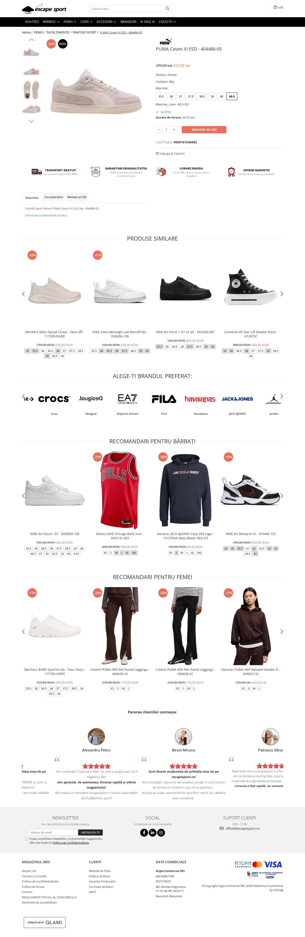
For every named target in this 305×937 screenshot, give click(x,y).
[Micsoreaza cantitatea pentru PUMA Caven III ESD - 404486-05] (159, 129)
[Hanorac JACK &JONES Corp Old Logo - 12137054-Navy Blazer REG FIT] (185, 490)
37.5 (190, 96)
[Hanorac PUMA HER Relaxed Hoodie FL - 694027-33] (250, 626)
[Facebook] (144, 833)
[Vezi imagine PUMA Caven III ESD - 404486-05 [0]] (31, 52)
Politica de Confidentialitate (70, 843)
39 (212, 96)
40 (221, 96)
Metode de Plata (100, 871)
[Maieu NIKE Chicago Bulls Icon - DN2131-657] (120, 490)
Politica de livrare (33, 887)
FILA (152, 414)
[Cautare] (167, 8)
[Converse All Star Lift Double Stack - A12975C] (250, 288)
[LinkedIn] (153, 833)
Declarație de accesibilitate (39, 902)
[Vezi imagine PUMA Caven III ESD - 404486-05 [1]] (31, 71)
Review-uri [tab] (76, 197)
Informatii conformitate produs (46, 215)
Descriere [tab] (31, 198)
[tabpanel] (96, 91)
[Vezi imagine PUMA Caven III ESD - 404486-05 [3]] (31, 109)
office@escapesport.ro (242, 828)
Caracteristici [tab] (53, 197)
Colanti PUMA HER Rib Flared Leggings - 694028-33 (120, 671)
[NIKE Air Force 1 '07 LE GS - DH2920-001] (185, 288)
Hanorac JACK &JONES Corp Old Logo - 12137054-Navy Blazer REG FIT (185, 536)
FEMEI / (40, 32)
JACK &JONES (225, 414)
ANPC (92, 892)
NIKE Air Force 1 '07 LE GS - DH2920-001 (185, 332)
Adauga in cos (204, 129)
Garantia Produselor (102, 881)
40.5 (232, 96)
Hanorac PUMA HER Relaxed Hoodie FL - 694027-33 (251, 671)
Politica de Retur (100, 876)
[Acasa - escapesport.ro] (44, 8)
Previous (31, 40)
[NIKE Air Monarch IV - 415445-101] (250, 490)
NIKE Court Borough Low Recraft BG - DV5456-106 (120, 334)
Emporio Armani (116, 414)
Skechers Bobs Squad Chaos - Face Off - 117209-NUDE (54, 334)
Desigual (79, 414)
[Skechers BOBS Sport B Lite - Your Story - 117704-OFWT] (54, 626)
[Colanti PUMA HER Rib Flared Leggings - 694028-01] (185, 626)
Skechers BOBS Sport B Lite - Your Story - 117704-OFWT (54, 671)
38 (171, 96)
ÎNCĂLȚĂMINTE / (59, 32)
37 (180, 96)
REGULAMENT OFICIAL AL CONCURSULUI (49, 897)
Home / (27, 32)
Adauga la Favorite (172, 153)
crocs (42, 414)
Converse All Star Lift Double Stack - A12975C (251, 334)
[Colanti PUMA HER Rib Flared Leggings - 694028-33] (120, 626)
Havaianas (189, 414)
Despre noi (29, 871)
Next (31, 120)
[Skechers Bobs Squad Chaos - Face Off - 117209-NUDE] (54, 288)
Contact (27, 892)
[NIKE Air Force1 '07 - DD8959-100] (54, 490)
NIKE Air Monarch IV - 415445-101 (251, 534)
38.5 (202, 96)
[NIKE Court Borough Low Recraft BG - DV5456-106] (120, 288)
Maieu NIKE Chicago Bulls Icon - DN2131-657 (120, 536)
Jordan (262, 414)
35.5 (161, 96)
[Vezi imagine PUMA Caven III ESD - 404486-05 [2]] (31, 90)
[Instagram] (161, 833)
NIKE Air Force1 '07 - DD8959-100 (54, 534)
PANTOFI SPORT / (86, 32)
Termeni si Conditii (34, 876)
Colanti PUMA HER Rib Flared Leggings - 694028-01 (185, 671)
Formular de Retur (101, 887)
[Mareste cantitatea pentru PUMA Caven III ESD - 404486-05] (174, 129)
